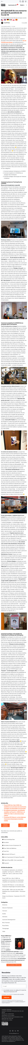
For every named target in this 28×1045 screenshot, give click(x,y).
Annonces (4, 904)
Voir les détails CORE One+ (14, 965)
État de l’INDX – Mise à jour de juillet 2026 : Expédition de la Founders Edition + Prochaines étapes (13, 891)
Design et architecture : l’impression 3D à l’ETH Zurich (13, 897)
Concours (4, 910)
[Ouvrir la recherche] (20, 1)
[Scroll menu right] (26, 5)
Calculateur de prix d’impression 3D (12, 845)
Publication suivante (22, 825)
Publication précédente (5, 825)
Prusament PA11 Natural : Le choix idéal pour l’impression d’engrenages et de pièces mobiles (15, 818)
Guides (4, 913)
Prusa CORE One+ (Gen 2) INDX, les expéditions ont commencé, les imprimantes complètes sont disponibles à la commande (15, 806)
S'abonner (6, 997)
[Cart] (25, 1)
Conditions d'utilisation (19, 1001)
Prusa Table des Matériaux (9, 848)
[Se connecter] (23, 1)
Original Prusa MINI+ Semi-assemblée (12, 860)
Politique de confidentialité (7, 1001)
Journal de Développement (8, 919)
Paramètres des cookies (7, 1019)
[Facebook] (10, 1031)
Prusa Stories (5, 925)
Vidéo (3, 931)
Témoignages (5, 928)
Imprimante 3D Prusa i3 (9, 854)
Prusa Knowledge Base (9, 839)
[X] (15, 1031)
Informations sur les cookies (8, 1015)
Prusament (6, 863)
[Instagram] (13, 1031)
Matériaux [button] (22, 5)
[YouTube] (18, 1031)
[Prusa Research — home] (3, 5)
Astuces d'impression (7, 907)
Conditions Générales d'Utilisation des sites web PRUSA (13, 1011)
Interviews (4, 916)
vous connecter (10, 830)
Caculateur (6, 842)
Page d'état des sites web (7, 1018)
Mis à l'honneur (6, 922)
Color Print (6, 851)
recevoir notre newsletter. (19, 994)
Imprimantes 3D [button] (13, 5)
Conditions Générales (6, 1009)
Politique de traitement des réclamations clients (12, 1016)
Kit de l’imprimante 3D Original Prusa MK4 (13, 857)
